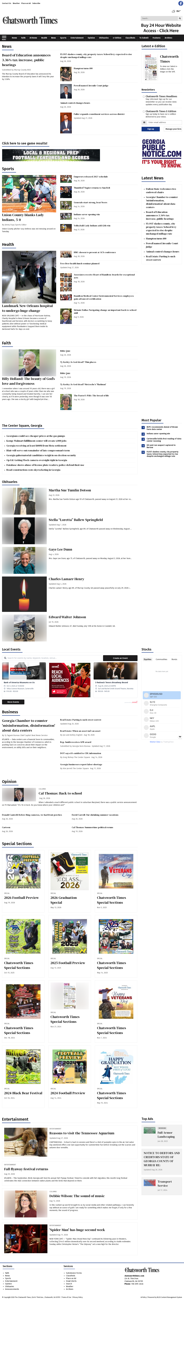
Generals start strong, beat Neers (90, 202)
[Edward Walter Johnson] (24, 628)
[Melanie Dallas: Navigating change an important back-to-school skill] (66, 316)
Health (8, 244)
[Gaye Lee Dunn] (24, 560)
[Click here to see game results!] (70, 155)
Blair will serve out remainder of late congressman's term (38, 450)
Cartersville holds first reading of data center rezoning (164, 440)
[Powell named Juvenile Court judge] (66, 91)
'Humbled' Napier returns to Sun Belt (92, 187)
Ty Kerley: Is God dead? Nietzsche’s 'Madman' (83, 384)
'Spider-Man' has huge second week (77, 1229)
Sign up (150, 129)
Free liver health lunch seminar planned (79, 263)
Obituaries (9, 482)
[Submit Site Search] (180, 18)
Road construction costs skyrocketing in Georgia (33, 469)
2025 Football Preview (68, 962)
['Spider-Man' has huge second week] (25, 1238)
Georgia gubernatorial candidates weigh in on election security (41, 455)
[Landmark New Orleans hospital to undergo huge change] (29, 277)
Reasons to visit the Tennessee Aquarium (81, 1133)
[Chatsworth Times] (151, 67)
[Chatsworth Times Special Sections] (116, 871)
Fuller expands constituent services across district (99, 114)
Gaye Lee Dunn (60, 549)
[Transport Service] (150, 1183)
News (7, 46)
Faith (6, 343)
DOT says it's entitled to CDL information (80, 753)
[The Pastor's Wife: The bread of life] (66, 402)
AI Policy (144, 1297)
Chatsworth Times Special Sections (111, 900)
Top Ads (147, 1119)
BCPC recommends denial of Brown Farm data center (162, 428)
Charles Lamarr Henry (66, 579)
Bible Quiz (65, 350)
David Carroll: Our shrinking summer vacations (95, 814)
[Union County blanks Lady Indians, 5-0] (29, 193)
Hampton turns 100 (83, 68)
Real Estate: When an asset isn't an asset (80, 730)
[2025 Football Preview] (70, 936)
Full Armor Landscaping (166, 1135)
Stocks (146, 649)
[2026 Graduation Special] (70, 871)
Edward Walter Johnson (67, 617)
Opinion (9, 781)
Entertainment (15, 1119)
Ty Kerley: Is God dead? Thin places (78, 362)
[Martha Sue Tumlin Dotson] (24, 501)
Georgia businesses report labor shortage (81, 764)
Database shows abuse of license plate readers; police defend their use (45, 465)
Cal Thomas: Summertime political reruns (92, 827)
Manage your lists (173, 129)
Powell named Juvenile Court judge (91, 85)
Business (10, 712)
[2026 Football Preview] (23, 871)
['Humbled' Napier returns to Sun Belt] (66, 192)
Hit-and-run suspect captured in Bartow (161, 446)
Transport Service (165, 1184)
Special (7, 893)
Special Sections (17, 843)
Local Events (11, 649)
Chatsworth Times (169, 59)
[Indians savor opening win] (66, 216)
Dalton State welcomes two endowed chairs (161, 190)
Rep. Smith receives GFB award (75, 742)
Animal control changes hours (75, 102)
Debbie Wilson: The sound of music (77, 1195)
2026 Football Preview (21, 897)
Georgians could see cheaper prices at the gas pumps (35, 436)
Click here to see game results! (24, 143)
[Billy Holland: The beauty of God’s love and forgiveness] (29, 362)
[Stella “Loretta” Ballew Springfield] (24, 530)
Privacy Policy (78, 1297)
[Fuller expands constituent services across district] (66, 123)
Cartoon (6, 827)
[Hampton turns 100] (66, 74)
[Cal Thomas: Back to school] (19, 794)
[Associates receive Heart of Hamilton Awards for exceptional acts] (66, 282)
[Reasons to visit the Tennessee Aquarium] (25, 1142)
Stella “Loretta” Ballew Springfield (76, 519)
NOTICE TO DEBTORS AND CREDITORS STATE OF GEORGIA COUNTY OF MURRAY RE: (162, 1159)
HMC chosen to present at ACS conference (95, 252)
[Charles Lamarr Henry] (24, 594)
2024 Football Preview (68, 1093)
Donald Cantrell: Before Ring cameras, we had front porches (32, 814)
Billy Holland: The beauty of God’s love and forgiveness (28, 381)
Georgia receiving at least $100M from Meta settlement (36, 445)
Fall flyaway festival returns (26, 1169)
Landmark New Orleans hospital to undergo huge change (27, 308)
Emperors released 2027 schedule (91, 176)
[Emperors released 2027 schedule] (66, 179)
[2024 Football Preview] (70, 1067)
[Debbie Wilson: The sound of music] (25, 1204)
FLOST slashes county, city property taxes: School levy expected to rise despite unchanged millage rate (161, 228)
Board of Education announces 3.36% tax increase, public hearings (26, 60)
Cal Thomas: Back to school (60, 793)
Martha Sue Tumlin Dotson (70, 490)
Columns (42, 789)
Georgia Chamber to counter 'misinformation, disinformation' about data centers (162, 202)
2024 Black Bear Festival (23, 1093)
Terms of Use (66, 1297)
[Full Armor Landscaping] (150, 1130)
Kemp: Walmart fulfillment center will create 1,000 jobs (36, 440)
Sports (8, 168)
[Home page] (30, 20)
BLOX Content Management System (169, 1297)
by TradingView (162, 742)
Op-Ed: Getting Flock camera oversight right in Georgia (36, 460)
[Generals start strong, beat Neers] (66, 205)
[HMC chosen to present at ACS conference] (66, 254)
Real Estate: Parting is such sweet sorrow (160, 258)
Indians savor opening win (87, 214)
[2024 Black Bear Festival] (23, 1067)
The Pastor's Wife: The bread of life (91, 395)
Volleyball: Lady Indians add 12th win (92, 225)
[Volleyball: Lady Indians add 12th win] (66, 228)
